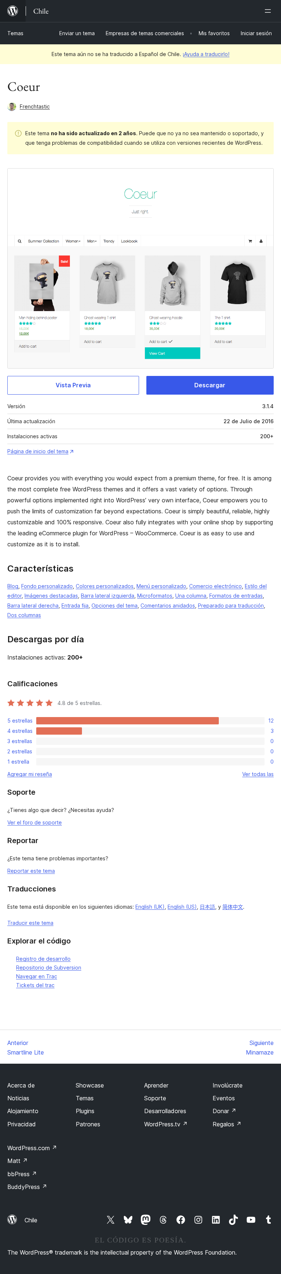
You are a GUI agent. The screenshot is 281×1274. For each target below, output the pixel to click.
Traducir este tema (30, 923)
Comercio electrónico (215, 586)
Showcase (90, 1085)
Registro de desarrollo (43, 959)
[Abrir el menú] (269, 11)
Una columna (190, 595)
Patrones (88, 1124)
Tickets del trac (35, 985)
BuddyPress (27, 1186)
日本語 (207, 907)
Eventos (224, 1098)
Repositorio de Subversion (48, 967)
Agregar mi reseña (29, 774)
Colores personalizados (105, 586)
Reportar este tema (31, 871)
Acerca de (21, 1085)
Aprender (156, 1085)
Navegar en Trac (36, 976)
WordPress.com (32, 1148)
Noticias (18, 1098)
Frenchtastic (35, 106)
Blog (12, 586)
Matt (17, 1160)
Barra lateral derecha (33, 605)
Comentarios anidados (167, 605)
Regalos (227, 1124)
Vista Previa (73, 385)
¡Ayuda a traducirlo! (206, 54)
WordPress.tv (166, 1124)
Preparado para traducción (231, 605)
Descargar (209, 385)
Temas (15, 33)
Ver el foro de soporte (34, 822)
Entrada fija (75, 605)
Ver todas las (258, 774)
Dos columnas (24, 615)
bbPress (22, 1174)
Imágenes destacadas (51, 595)
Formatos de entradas (236, 595)
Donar (224, 1111)
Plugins (85, 1111)
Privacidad (21, 1124)
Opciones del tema (114, 605)
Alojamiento (22, 1111)
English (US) (182, 907)
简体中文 (232, 907)
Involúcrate (228, 1085)
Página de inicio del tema (37, 451)
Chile (31, 1220)
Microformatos (154, 595)
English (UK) (150, 907)
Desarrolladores (165, 1111)
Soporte (155, 1098)
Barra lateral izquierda (107, 595)
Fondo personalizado (47, 586)
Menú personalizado (161, 586)
